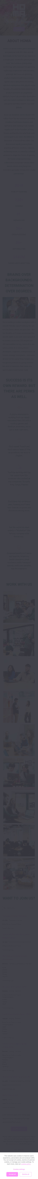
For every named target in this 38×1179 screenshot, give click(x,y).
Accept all (12, 1174)
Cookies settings (19, 1169)
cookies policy (26, 1164)
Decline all (25, 1174)
